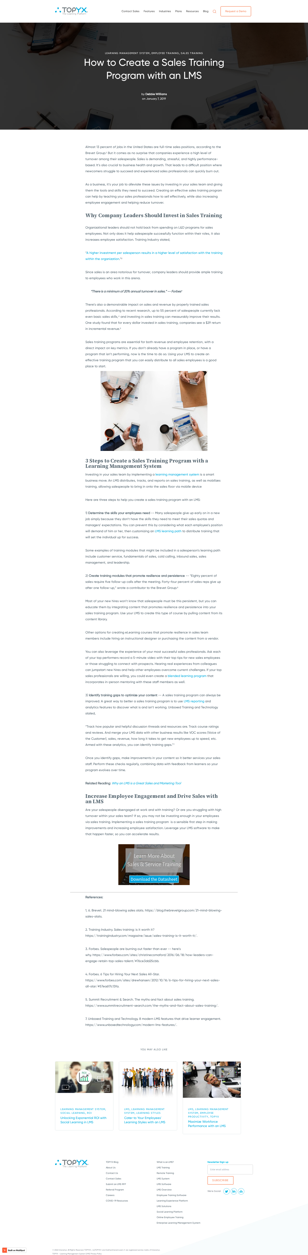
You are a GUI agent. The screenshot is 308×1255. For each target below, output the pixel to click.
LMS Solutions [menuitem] (164, 1206)
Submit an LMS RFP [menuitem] (116, 1184)
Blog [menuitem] (206, 11)
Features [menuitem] (149, 11)
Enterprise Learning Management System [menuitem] (178, 1222)
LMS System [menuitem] (163, 1178)
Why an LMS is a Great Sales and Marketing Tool (146, 783)
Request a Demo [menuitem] (235, 11)
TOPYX (214, 1116)
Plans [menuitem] (178, 11)
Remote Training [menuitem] (165, 1173)
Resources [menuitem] (192, 11)
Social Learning (72, 1112)
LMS (127, 1109)
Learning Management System (127, 53)
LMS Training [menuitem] (163, 1167)
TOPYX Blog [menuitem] (112, 1162)
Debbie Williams (156, 94)
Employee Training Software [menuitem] (171, 1195)
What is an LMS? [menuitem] (165, 1162)
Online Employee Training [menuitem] (170, 1217)
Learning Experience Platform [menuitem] (172, 1200)
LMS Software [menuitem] (164, 1184)
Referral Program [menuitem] (115, 1189)
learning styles (148, 1112)
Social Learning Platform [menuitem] (170, 1211)
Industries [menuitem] (165, 11)
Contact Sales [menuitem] (130, 11)
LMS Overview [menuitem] (164, 1189)
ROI (89, 1112)
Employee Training (165, 53)
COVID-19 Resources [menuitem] (117, 1200)
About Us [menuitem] (110, 1167)
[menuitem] (214, 11)
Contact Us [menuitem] (112, 1173)
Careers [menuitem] (110, 1195)
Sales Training (192, 53)
